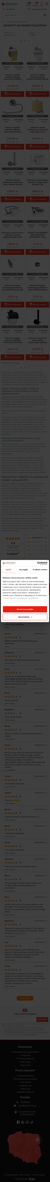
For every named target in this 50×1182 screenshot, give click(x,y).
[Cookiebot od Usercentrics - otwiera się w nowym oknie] (37, 563)
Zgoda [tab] (8, 570)
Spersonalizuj (23, 617)
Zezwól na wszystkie (25, 609)
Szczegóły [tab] (23, 570)
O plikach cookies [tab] (40, 570)
